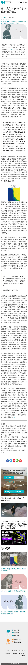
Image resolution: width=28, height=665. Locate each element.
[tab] (9, 477)
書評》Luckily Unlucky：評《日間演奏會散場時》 (13, 570)
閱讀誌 (8, 632)
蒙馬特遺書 (22, 21)
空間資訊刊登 (17, 642)
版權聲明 (16, 633)
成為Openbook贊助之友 (13, 491)
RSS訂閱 (23, 650)
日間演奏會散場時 (14, 23)
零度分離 (16, 21)
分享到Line (17, 460)
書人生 (4, 21)
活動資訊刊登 (17, 639)
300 (10, 482)
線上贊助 (15, 653)
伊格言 (4, 17)
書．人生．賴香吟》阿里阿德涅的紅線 (13, 591)
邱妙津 (12, 21)
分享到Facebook (7, 460)
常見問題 (22, 655)
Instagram (21, 2)
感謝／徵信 (22, 653)
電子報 (15, 650)
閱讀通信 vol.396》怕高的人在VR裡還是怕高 (14, 499)
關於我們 (16, 630)
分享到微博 (14, 460)
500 (20, 482)
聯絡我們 (16, 635)
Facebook (18, 2)
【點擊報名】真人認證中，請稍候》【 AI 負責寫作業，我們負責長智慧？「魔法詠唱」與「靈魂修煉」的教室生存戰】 (14, 524)
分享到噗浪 (20, 460)
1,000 (9, 486)
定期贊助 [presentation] (8, 477)
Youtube (23, 2)
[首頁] (3, 2)
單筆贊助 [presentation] (19, 477)
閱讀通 (8, 641)
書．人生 (13, 49)
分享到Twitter (10, 460)
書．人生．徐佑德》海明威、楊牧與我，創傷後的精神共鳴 (14, 613)
